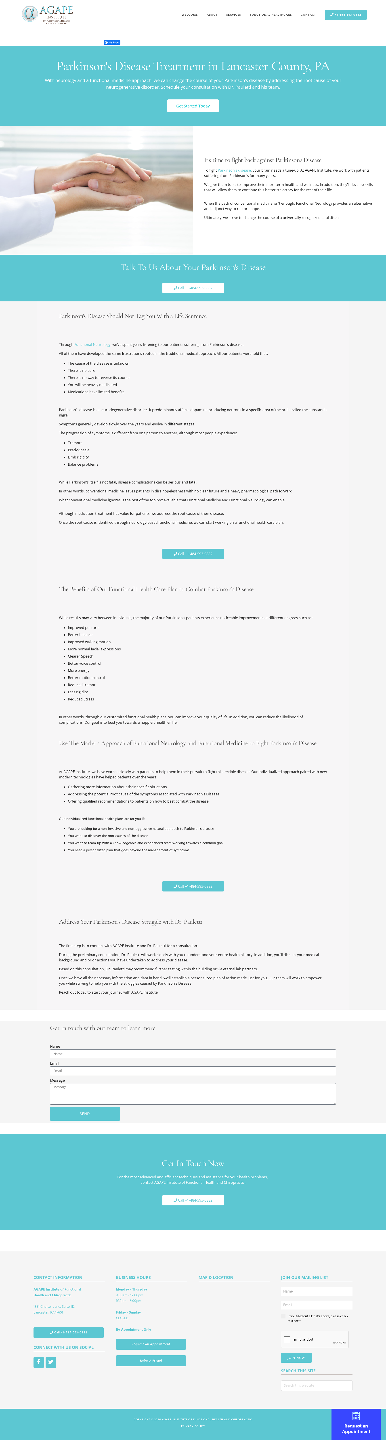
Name (55, 1046)
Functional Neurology (92, 344)
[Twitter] (51, 1362)
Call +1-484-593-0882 (70, 1332)
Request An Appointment (151, 1344)
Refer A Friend (151, 1360)
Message (57, 1080)
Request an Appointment (356, 1428)
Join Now (296, 1358)
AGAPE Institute (47, 15)
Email (54, 1063)
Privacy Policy (193, 1426)
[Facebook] (39, 1362)
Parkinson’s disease (234, 170)
